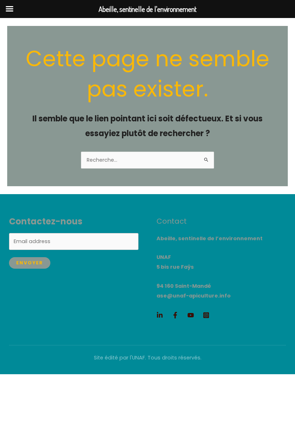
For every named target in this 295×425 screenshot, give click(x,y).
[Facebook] (175, 315)
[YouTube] (190, 315)
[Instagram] (206, 315)
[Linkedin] (159, 315)
